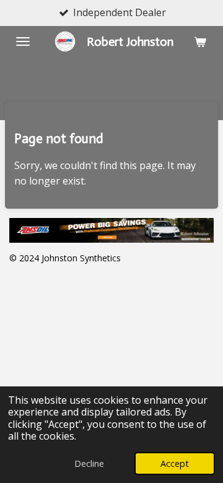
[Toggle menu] (23, 41)
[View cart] (200, 41)
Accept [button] (174, 463)
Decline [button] (89, 463)
